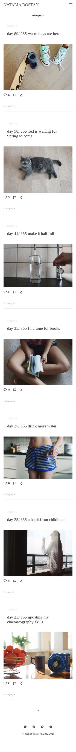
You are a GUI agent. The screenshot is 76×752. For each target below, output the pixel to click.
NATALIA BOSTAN (21, 5)
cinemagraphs (38, 15)
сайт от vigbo (38, 744)
